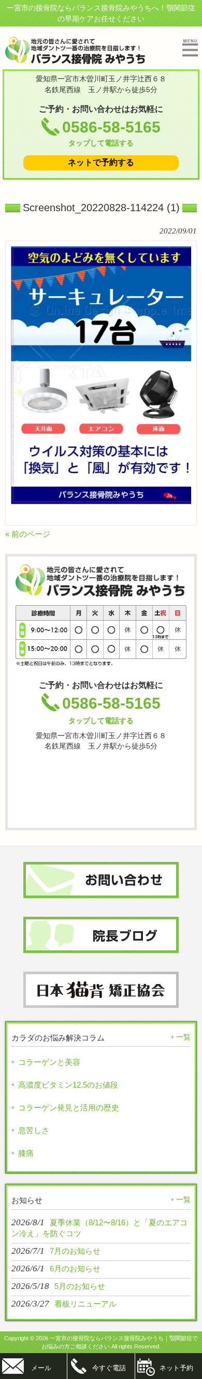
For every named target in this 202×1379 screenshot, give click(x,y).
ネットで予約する (101, 162)
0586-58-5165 (111, 133)
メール (41, 1368)
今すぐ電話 (109, 1368)
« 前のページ (27, 534)
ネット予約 (176, 1368)
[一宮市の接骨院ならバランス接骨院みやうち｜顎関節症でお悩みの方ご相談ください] (76, 60)
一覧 (183, 1037)
